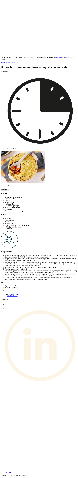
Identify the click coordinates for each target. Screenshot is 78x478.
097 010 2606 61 (12, 296)
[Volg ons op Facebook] (6, 304)
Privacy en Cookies (6, 472)
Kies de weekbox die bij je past (10, 62)
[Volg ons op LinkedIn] (41, 381)
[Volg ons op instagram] (6, 308)
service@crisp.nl (14, 294)
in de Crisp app (60, 57)
